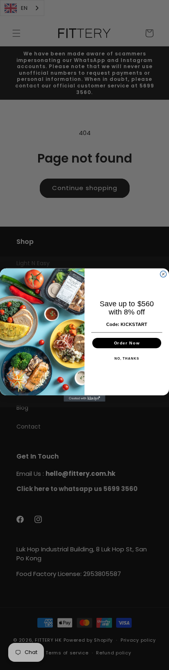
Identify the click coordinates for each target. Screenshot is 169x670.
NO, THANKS (126, 358)
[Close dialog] (163, 274)
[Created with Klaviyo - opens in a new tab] (84, 398)
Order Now (127, 343)
